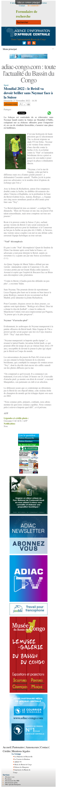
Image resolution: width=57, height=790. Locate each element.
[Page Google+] (28, 43)
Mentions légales (21, 751)
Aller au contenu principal (28, 2)
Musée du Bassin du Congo (23, 764)
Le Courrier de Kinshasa (22, 759)
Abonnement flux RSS (12, 781)
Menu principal (10, 49)
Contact (44, 747)
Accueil (7, 747)
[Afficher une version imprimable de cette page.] (28, 103)
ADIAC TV (18, 762)
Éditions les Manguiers (21, 767)
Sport (6, 85)
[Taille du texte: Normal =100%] (24, 104)
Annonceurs (32, 747)
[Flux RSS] (33, 43)
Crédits (6, 751)
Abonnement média (11, 783)
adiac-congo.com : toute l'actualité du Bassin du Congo (28, 73)
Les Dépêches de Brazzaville (23, 756)
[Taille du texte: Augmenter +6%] (20, 104)
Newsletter (8, 779)
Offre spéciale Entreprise (13, 784)
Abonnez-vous (9, 777)
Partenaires (18, 747)
